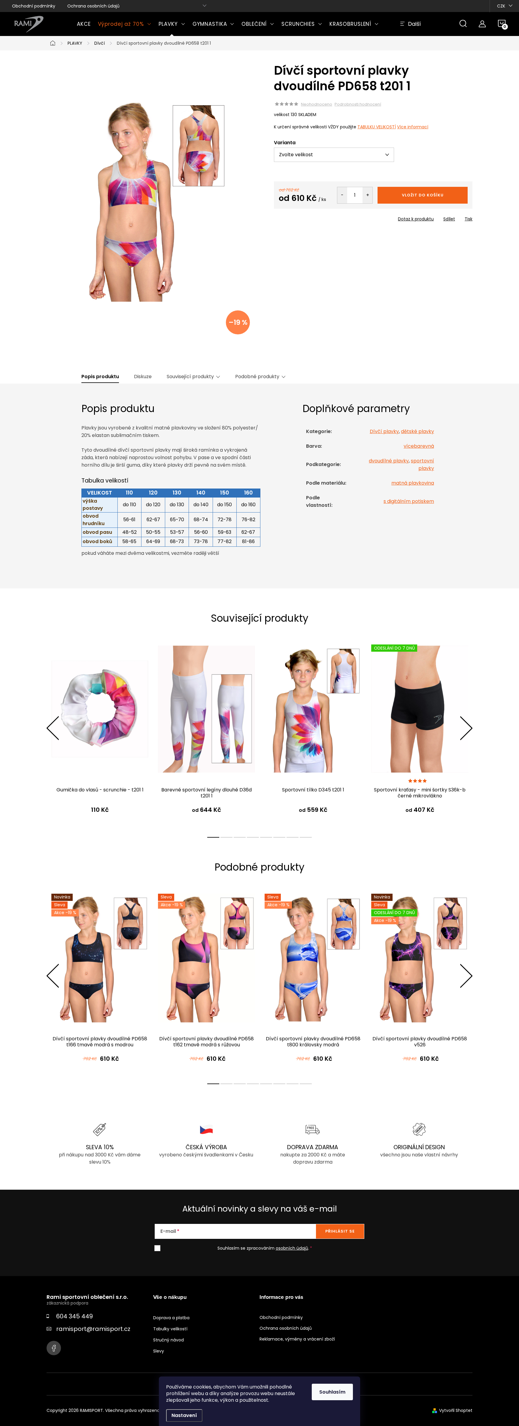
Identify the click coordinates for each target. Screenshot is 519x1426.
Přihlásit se (340, 1231)
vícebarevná (419, 446)
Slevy (158, 1351)
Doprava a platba (171, 1318)
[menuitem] (83, 24)
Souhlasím (332, 1392)
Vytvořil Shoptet (455, 1410)
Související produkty (190, 376)
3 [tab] (240, 837)
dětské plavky (417, 431)
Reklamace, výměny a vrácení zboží (297, 1339)
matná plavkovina (412, 483)
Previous (53, 728)
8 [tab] (306, 837)
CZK (501, 6)
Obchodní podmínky (33, 6)
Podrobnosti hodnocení (358, 104)
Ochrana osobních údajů (93, 6)
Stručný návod (168, 1340)
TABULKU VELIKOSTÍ (376, 127)
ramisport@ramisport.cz (93, 1329)
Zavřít (308, 217)
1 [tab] (213, 837)
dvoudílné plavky (389, 460)
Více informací (412, 127)
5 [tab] (266, 837)
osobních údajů (292, 1248)
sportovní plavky (422, 464)
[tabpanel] (100, 735)
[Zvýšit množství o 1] (367, 195)
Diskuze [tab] (143, 376)
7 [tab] (293, 837)
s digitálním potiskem (409, 501)
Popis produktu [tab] (100, 376)
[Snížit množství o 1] (342, 195)
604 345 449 (74, 1316)
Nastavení (184, 1415)
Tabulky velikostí (170, 1329)
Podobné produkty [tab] (257, 376)
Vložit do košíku (423, 195)
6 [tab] (279, 837)
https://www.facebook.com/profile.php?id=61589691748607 (54, 1348)
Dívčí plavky (384, 431)
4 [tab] (253, 837)
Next (466, 728)
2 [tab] (226, 837)
